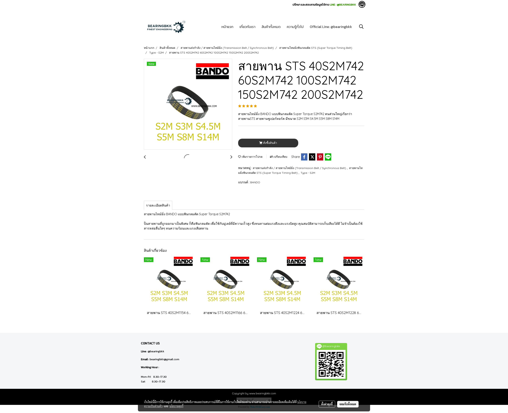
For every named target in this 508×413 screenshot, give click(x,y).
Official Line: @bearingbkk (331, 26)
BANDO (255, 182)
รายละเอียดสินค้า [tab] (158, 205)
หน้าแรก (227, 26)
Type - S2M (308, 173)
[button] (361, 26)
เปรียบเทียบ (280, 156)
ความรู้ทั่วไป (295, 26)
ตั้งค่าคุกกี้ (327, 404)
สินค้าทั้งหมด (271, 26)
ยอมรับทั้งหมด (348, 404)
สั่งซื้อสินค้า (269, 143)
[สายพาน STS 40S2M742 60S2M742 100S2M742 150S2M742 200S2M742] (188, 104)
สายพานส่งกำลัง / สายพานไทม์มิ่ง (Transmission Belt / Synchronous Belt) (300, 168)
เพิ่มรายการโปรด (252, 156)
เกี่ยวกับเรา (247, 26)
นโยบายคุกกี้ (176, 406)
